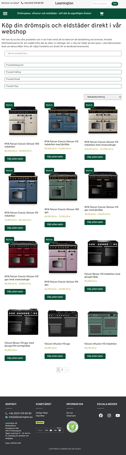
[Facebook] (101, 415)
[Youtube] (118, 415)
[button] (5, 13)
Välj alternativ (15, 158)
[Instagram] (109, 415)
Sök (115, 3)
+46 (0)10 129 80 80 (33, 3)
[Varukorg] (101, 13)
